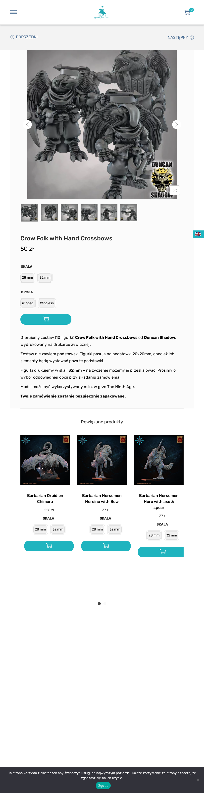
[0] (187, 12)
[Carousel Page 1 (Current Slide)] (99, 603)
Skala (26, 266)
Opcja (27, 292)
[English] (198, 233)
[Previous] (27, 124)
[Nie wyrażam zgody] (197, 779)
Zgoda (103, 786)
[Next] (176, 124)
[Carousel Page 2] (104, 603)
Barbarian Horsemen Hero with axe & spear (159, 501)
